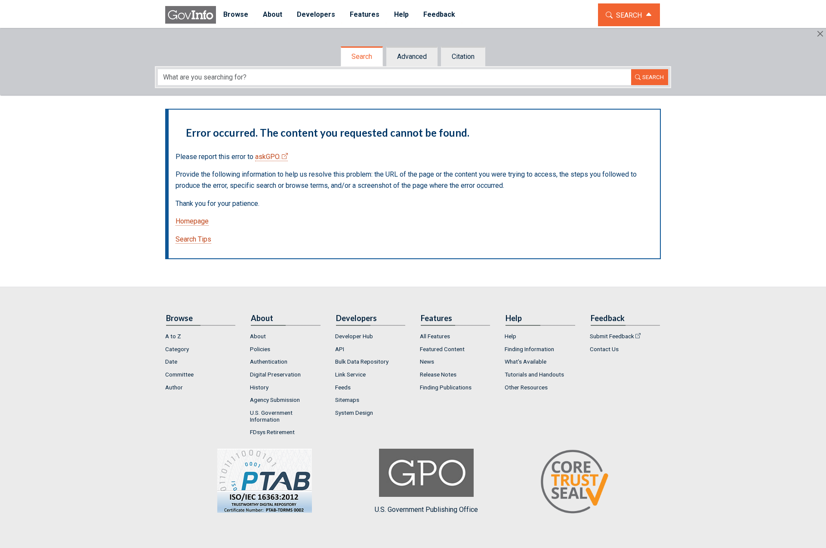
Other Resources (526, 387)
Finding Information (529, 349)
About (258, 336)
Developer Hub (354, 336)
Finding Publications (446, 387)
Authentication (268, 361)
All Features (435, 336)
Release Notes (438, 374)
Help (510, 336)
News (427, 361)
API (339, 349)
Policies (260, 349)
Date (171, 361)
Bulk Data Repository (361, 361)
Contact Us (604, 349)
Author (174, 387)
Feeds (343, 387)
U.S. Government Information (271, 416)
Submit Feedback (612, 336)
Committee (179, 374)
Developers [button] (316, 14)
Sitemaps (347, 399)
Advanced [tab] (412, 56)
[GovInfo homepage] (190, 15)
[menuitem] (236, 14)
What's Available (525, 361)
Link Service (350, 374)
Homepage (192, 221)
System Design (354, 412)
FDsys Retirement (272, 432)
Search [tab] (361, 56)
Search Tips (193, 239)
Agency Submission (275, 399)
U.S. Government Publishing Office (426, 509)
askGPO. (267, 157)
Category (177, 349)
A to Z (173, 336)
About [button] (272, 14)
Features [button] (364, 14)
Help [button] (401, 14)
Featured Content (442, 349)
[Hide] (820, 34)
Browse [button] (235, 14)
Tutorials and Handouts (534, 374)
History (259, 387)
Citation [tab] (463, 56)
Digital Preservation (275, 374)
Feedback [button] (439, 14)
